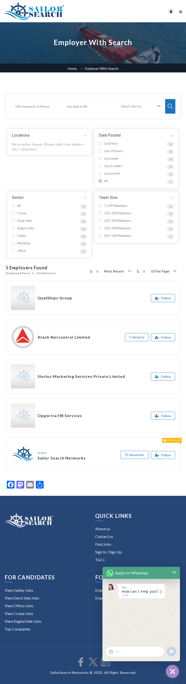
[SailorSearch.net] (48, 11)
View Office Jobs (19, 605)
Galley (21, 235)
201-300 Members (117, 220)
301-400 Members (117, 228)
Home (72, 68)
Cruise (21, 213)
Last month (112, 173)
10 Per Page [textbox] (160, 271)
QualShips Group (55, 297)
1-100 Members (115, 205)
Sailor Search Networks (62, 458)
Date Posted (110, 135)
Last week (111, 158)
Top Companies (18, 629)
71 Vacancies (134, 455)
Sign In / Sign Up (108, 552)
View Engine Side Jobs (23, 621)
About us (102, 528)
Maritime (23, 243)
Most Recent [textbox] (114, 271)
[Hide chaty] (172, 671)
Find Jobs (103, 544)
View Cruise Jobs (19, 613)
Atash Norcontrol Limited (64, 337)
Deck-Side (24, 220)
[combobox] (139, 106)
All (106, 181)
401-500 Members (117, 235)
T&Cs (100, 559)
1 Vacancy (136, 337)
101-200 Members (117, 213)
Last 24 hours (113, 151)
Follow (166, 298)
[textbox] (132, 106)
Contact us (104, 536)
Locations (21, 135)
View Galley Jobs (19, 590)
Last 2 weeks (113, 166)
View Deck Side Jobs (22, 598)
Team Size (108, 197)
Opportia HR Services (60, 415)
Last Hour (111, 143)
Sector (18, 197)
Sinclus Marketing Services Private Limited (81, 376)
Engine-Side (25, 228)
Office (21, 250)
